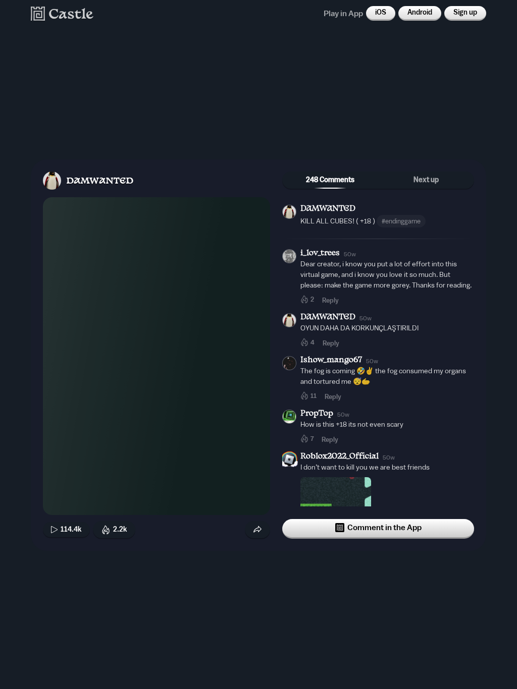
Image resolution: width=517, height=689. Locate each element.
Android (419, 12)
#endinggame (401, 221)
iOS (380, 12)
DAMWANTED (99, 181)
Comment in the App (384, 528)
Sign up (465, 12)
